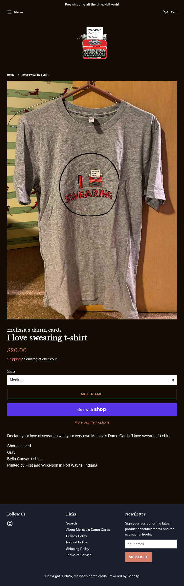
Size (11, 371)
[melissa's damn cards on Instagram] (9, 524)
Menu (18, 12)
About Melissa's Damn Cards (88, 529)
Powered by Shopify (124, 576)
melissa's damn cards (90, 576)
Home (10, 74)
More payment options (92, 422)
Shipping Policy (77, 549)
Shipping (14, 359)
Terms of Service (79, 555)
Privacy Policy (76, 536)
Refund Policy (76, 542)
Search (71, 523)
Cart (173, 12)
